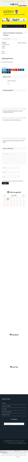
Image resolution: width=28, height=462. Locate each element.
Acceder (5, 1)
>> (23, 195)
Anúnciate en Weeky (20, 1)
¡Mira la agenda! (15, 192)
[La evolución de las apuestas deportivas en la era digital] (14, 131)
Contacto (4, 403)
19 (20, 202)
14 (4, 202)
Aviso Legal (4, 409)
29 (7, 205)
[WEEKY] (14, 12)
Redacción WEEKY (6, 38)
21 (4, 204)
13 (23, 200)
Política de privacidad (6, 411)
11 (17, 200)
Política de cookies (6, 414)
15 (7, 202)
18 (17, 202)
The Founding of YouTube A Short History (12, 120)
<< (4, 195)
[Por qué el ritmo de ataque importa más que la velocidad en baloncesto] (14, 101)
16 (10, 202)
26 (20, 204)
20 (23, 202)
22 (7, 204)
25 (17, 204)
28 (4, 205)
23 (10, 204)
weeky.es (9, 440)
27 (23, 204)
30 (10, 205)
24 (14, 204)
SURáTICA (19, 443)
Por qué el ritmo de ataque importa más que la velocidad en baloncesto (13, 111)
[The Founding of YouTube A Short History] (14, 116)
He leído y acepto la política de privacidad (13, 181)
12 (20, 200)
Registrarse (11, 1)
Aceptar (12, 456)
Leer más (18, 456)
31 (4, 199)
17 (14, 202)
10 (14, 200)
